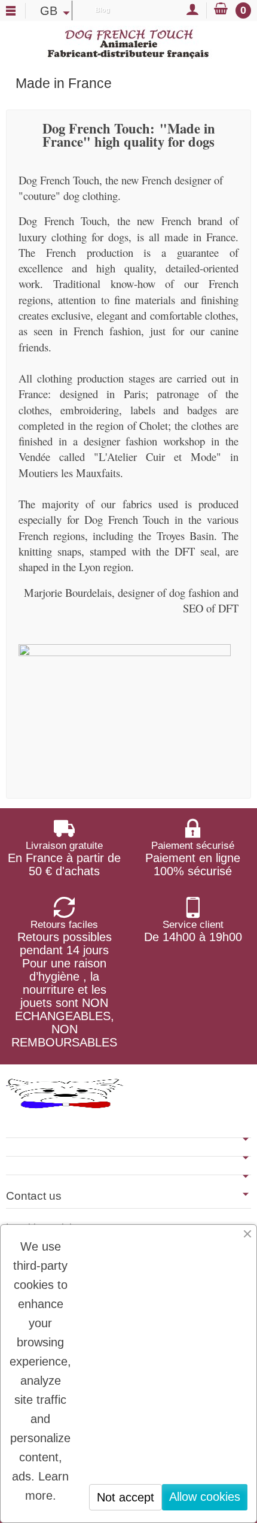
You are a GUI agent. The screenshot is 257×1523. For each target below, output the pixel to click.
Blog (102, 9)
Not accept (125, 1497)
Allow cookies (204, 1496)
